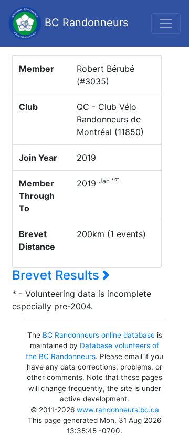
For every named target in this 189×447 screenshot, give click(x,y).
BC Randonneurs (84, 22)
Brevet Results (57, 275)
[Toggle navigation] (166, 23)
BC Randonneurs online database (99, 335)
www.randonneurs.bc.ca (118, 410)
